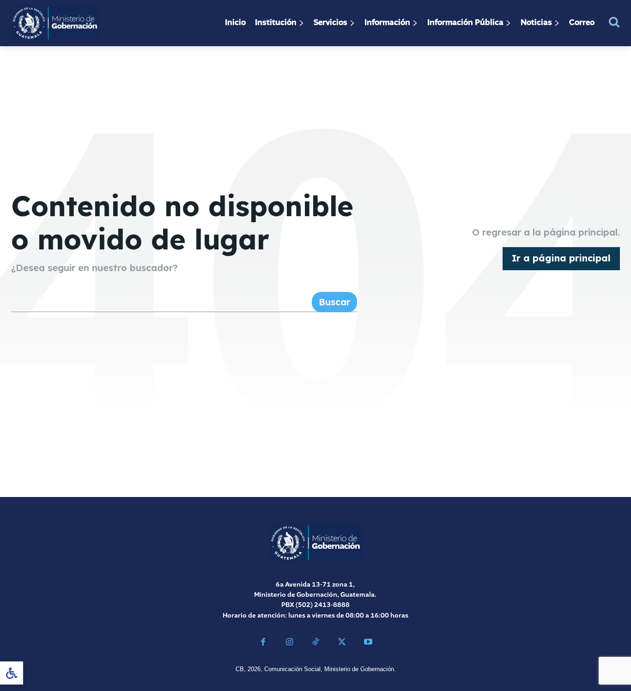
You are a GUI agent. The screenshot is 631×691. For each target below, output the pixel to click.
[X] (341, 643)
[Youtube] (368, 643)
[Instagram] (289, 643)
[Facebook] (263, 643)
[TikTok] (316, 643)
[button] (614, 22)
